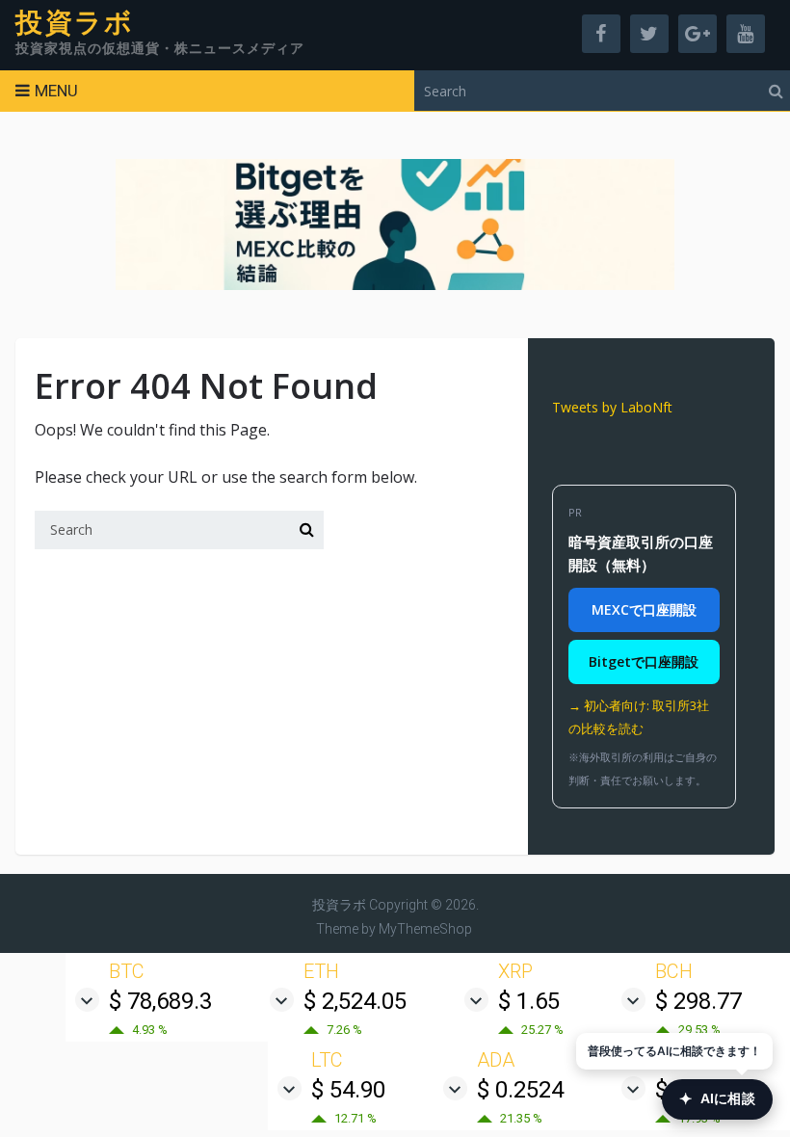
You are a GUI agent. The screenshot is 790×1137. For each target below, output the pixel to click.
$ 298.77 (698, 1001)
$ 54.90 (348, 1089)
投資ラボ (74, 23)
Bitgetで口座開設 (643, 661)
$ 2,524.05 (355, 1001)
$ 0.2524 (520, 1089)
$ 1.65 (529, 1001)
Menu (56, 90)
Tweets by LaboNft (612, 407)
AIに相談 (717, 1099)
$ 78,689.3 (160, 1001)
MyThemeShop (425, 929)
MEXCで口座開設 (644, 609)
